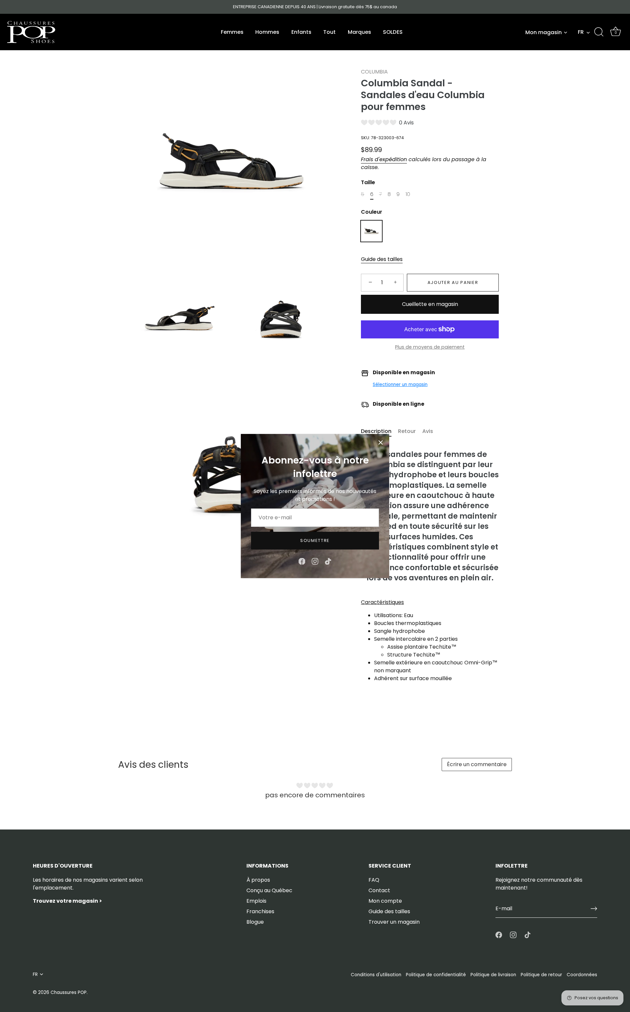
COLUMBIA (374, 71)
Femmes (232, 32)
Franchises (260, 911)
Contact (379, 890)
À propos (258, 880)
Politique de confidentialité (436, 975)
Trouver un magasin (394, 922)
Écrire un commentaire (477, 764)
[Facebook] (302, 561)
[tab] (379, 431)
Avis (427, 431)
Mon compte (385, 901)
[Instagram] (315, 561)
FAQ (373, 880)
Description (376, 431)
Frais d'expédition (384, 159)
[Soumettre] (594, 908)
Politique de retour (541, 975)
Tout (329, 32)
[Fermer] (380, 442)
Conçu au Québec (269, 890)
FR (581, 32)
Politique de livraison (493, 975)
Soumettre (315, 540)
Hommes (267, 32)
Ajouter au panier (453, 282)
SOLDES (393, 32)
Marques (359, 32)
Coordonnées (582, 975)
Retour (407, 431)
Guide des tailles (382, 259)
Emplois (256, 901)
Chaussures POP (69, 992)
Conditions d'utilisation (376, 975)
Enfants (301, 32)
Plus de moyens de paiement (430, 347)
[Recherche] (599, 32)
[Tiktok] (328, 561)
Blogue (255, 922)
